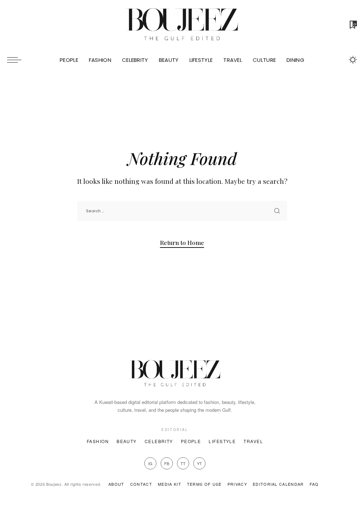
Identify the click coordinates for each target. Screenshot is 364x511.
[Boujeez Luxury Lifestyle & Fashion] (182, 24)
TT (183, 463)
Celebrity (159, 441)
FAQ (314, 484)
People (191, 441)
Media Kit (169, 484)
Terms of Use (204, 484)
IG (150, 463)
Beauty (127, 441)
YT (199, 463)
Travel (253, 441)
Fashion (98, 441)
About (116, 484)
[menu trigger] (17, 59)
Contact (141, 484)
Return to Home (182, 242)
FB (166, 463)
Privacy (237, 484)
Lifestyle (222, 441)
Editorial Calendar (278, 484)
